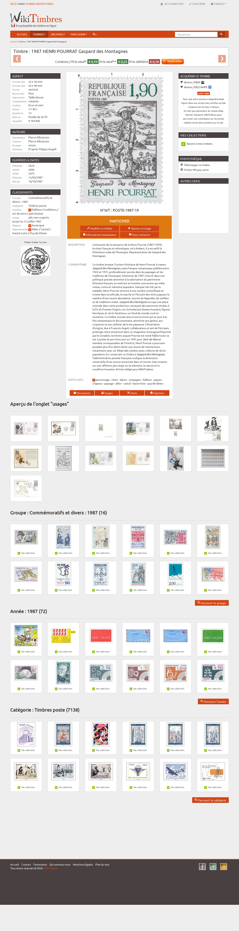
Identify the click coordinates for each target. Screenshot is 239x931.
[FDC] (63, 428)
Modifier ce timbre (101, 228)
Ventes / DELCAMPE (195, 87)
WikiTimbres (50, 868)
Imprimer (158, 393)
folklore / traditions (44, 209)
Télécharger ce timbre (196, 165)
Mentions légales (83, 864)
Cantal (45, 229)
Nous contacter (140, 234)
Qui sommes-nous (59, 864)
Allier (35, 229)
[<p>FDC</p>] (26, 428)
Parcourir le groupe (213, 603)
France (219, 3)
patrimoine (36, 213)
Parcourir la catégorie (211, 800)
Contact (26, 864)
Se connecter (173, 3)
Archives (57, 34)
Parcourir (78, 34)
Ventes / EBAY (192, 82)
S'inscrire (198, 3)
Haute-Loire (19, 233)
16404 (21, 3)
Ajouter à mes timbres (199, 143)
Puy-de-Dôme (38, 233)
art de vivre (19, 213)
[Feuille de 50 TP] (213, 458)
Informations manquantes (101, 234)
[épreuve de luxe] (101, 428)
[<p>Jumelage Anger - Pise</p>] (26, 488)
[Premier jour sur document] (26, 458)
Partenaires (40, 864)
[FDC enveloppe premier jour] (138, 428)
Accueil (22, 34)
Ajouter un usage (141, 228)
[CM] (175, 458)
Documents (83, 393)
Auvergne (38, 225)
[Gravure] (175, 428)
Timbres (38, 34)
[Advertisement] (161, 19)
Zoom (133, 393)
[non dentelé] (63, 458)
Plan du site (102, 864)
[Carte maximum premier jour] (213, 428)
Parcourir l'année (214, 701)
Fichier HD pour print (196, 169)
